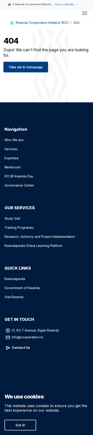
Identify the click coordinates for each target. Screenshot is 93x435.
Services (11, 149)
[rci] (5, 13)
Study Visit (12, 218)
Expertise (12, 158)
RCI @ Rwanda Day (19, 176)
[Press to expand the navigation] (84, 13)
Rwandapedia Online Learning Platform (33, 246)
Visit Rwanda (14, 297)
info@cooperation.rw (27, 337)
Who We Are (14, 140)
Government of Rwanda (22, 288)
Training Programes (19, 227)
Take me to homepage (26, 67)
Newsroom (13, 167)
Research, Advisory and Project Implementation (40, 236)
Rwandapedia (15, 279)
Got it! (20, 425)
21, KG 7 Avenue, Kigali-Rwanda (35, 330)
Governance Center (19, 185)
